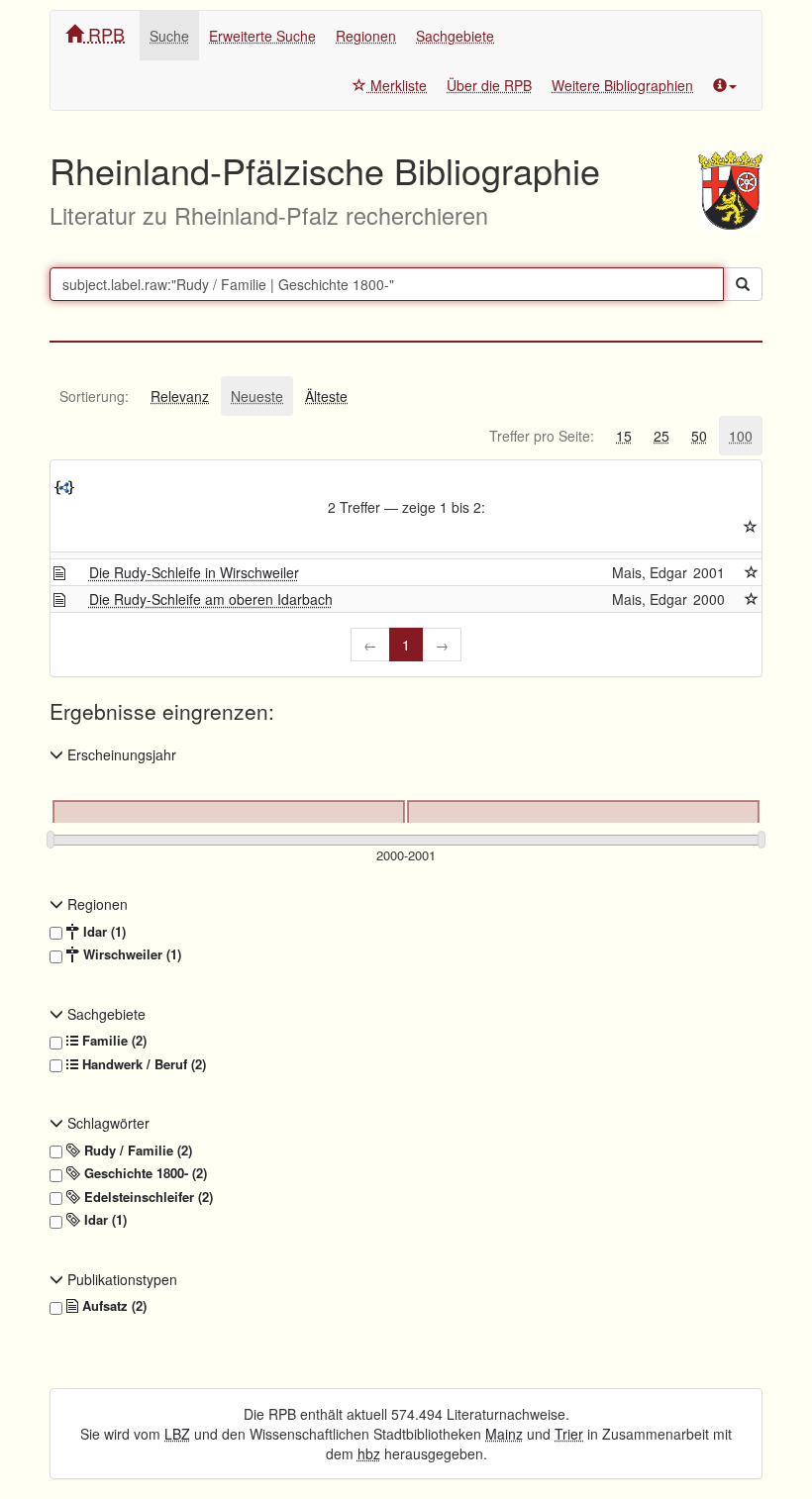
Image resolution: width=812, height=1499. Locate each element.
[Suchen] (742, 284)
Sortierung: (94, 396)
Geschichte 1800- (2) (143, 1173)
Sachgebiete (455, 36)
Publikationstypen (120, 1279)
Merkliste (396, 85)
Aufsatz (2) (112, 1306)
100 (741, 436)
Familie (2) (112, 1040)
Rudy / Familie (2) (136, 1150)
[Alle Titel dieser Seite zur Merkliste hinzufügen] (751, 527)
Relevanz (180, 396)
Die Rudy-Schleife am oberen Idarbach (211, 599)
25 (661, 436)
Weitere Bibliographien (622, 85)
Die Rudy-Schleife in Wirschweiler (194, 572)
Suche (169, 36)
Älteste (326, 396)
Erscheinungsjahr (119, 754)
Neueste (257, 396)
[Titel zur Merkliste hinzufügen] (752, 572)
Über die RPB (489, 85)
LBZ (177, 1434)
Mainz (504, 1434)
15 (624, 436)
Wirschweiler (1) (130, 954)
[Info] (725, 85)
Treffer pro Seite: (541, 436)
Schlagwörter (106, 1123)
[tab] (94, 396)
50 (699, 436)
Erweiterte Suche (262, 36)
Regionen (366, 36)
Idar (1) (102, 932)
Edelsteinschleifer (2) (146, 1197)
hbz (368, 1453)
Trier (569, 1434)
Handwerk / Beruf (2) (142, 1064)
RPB (104, 34)
